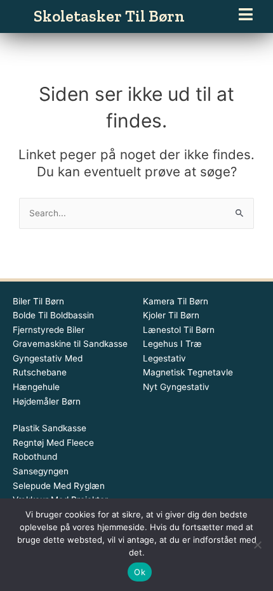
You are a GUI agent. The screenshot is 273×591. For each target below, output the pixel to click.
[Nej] (257, 544)
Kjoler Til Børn (171, 315)
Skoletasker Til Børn (109, 15)
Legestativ (164, 358)
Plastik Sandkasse (49, 428)
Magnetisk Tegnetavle (188, 372)
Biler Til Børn (38, 301)
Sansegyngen (41, 471)
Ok (139, 572)
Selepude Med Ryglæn (59, 486)
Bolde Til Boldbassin (53, 315)
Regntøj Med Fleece (53, 443)
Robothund (35, 456)
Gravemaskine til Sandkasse (70, 344)
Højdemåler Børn (47, 401)
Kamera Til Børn (175, 301)
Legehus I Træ (172, 344)
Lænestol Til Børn (179, 330)
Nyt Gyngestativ (176, 387)
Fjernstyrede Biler (48, 330)
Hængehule (36, 387)
